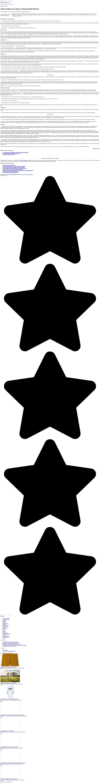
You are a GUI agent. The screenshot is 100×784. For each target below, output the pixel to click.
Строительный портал (4, 2)
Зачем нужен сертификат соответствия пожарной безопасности (13, 762)
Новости (4, 624)
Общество (15, 174)
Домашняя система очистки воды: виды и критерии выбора (14, 645)
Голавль (8, 174)
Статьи (4, 634)
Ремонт (4, 631)
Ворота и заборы (6, 619)
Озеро (18, 174)
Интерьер (5, 621)
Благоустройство (6, 618)
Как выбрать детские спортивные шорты (11, 641)
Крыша (4, 622)
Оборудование (6, 625)
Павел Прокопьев (96, 148)
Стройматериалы (6, 637)
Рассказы (24, 174)
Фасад (4, 638)
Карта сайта (5, 650)
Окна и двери (5, 626)
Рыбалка (31, 174)
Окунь (20, 174)
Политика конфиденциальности (9, 651)
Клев (11, 174)
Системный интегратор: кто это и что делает (9, 746)
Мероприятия (5, 623)
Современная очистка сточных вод (10, 646)
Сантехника (5, 632)
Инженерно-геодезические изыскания (10, 643)
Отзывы (4, 627)
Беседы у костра (3, 174)
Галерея (4, 620)
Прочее (4, 630)
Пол (3, 629)
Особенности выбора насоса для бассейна (8, 778)
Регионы (27, 174)
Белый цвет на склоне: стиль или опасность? (11, 644)
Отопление (5, 628)
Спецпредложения (6, 633)
